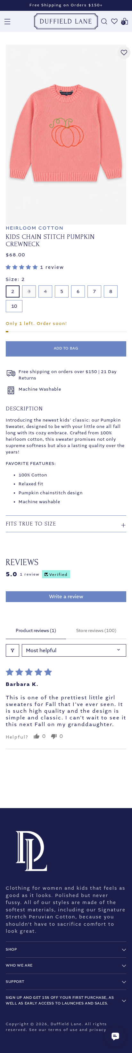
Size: (15, 279)
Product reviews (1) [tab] (36, 631)
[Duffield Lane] (66, 21)
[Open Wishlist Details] (114, 21)
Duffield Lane (66, 1024)
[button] (23, 267)
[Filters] (12, 650)
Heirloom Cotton (35, 228)
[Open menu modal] (7, 21)
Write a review (66, 596)
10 (14, 306)
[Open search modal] (104, 21)
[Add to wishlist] (124, 52)
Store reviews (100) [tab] (96, 631)
